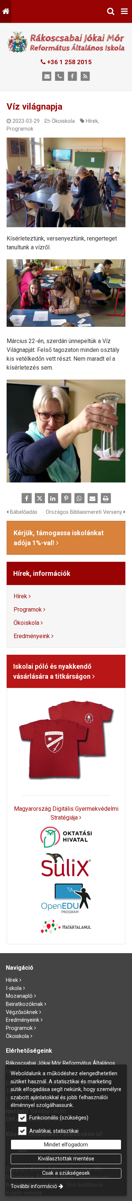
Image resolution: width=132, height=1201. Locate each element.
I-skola (14, 988)
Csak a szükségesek (66, 1173)
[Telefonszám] (59, 76)
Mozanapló (19, 996)
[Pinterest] (66, 498)
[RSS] (85, 76)
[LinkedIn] (53, 498)
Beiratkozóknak (24, 1004)
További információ (34, 1186)
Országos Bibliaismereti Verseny (85, 512)
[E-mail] (46, 76)
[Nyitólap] (5, 11)
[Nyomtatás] (105, 498)
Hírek (92, 121)
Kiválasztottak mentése (66, 1159)
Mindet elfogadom (66, 1145)
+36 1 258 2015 (68, 62)
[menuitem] (5, 11)
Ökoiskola (63, 121)
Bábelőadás (22, 512)
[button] (124, 11)
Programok (20, 129)
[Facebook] (72, 76)
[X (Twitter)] (39, 498)
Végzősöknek (22, 1012)
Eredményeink (32, 636)
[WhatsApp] (79, 498)
